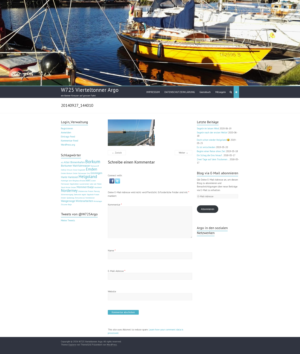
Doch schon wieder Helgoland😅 (213, 139)
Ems (88, 173)
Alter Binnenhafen (74, 162)
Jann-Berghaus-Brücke (77, 181)
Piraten (90, 191)
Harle (64, 177)
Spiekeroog (70, 198)
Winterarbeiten (84, 201)
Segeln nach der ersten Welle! (212, 132)
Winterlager (98, 201)
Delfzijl (63, 170)
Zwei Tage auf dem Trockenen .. (213, 159)
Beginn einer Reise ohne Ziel (211, 151)
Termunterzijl (80, 198)
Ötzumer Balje (66, 204)
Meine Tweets (68, 220)
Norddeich (98, 187)
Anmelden (66, 132)
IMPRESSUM (153, 92)
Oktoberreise (82, 191)
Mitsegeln (220, 92)
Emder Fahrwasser (79, 173)
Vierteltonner (90, 198)
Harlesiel (73, 177)
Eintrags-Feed (68, 136)
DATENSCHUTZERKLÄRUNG (179, 92)
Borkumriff (95, 166)
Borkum (92, 161)
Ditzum (69, 170)
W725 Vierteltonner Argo (89, 89)
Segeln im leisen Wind (208, 128)
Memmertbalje (85, 187)
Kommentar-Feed (69, 140)
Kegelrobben (74, 184)
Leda (91, 184)
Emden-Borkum (66, 173)
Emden (91, 169)
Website (112, 291)
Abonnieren (207, 209)
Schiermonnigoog (67, 194)
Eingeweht (81, 170)
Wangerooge (68, 201)
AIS (62, 162)
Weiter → (183, 152)
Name (112, 250)
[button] (112, 180)
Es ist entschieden (206, 147)
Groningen (96, 173)
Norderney (69, 190)
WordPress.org (68, 144)
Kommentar (115, 204)
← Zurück (117, 152)
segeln (84, 194)
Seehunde (77, 194)
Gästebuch (205, 92)
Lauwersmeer (84, 184)
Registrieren (67, 128)
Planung (97, 191)
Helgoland (88, 176)
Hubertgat (64, 181)
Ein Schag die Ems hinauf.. (210, 155)
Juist (88, 180)
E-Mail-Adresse (116, 270)
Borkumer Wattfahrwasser (75, 165)
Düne (75, 170)
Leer (95, 184)
